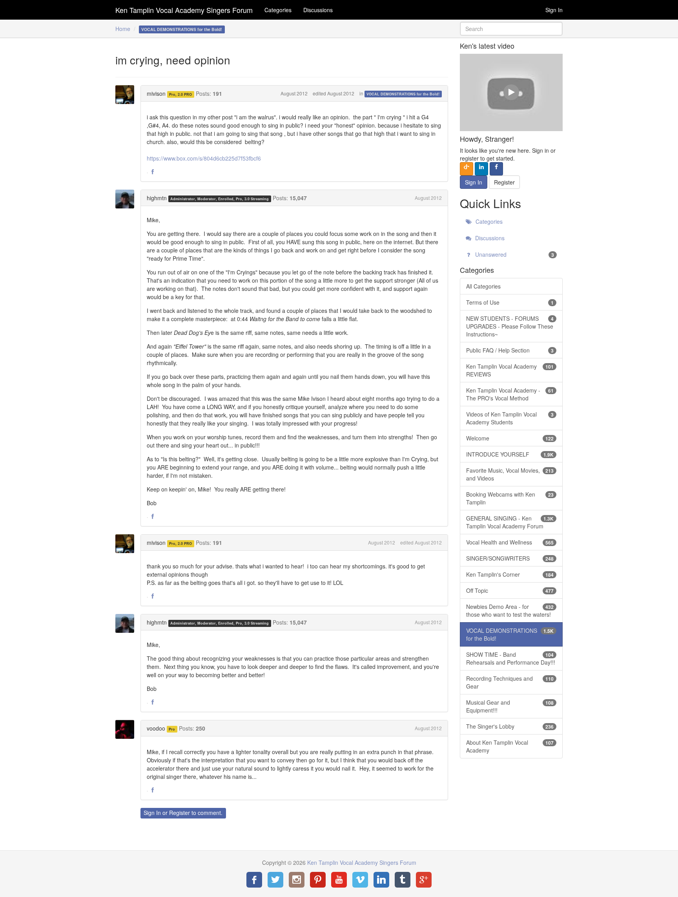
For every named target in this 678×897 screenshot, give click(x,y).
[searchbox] (511, 28)
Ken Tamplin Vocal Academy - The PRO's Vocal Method (510, 394)
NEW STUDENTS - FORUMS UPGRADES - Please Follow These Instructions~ (510, 326)
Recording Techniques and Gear (510, 682)
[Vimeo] (360, 880)
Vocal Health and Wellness (510, 542)
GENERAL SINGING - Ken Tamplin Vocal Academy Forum (510, 522)
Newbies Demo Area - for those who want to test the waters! (510, 610)
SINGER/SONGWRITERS (510, 558)
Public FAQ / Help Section (510, 350)
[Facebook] (254, 880)
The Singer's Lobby (510, 726)
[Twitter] (275, 880)
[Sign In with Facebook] (496, 168)
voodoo (156, 728)
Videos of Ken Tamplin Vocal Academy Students (510, 418)
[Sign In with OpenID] (466, 168)
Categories (278, 10)
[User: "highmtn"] (127, 199)
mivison (156, 93)
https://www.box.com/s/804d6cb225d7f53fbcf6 (204, 158)
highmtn (157, 198)
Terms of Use (510, 302)
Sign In (554, 10)
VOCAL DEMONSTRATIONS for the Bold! (402, 94)
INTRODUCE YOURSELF (510, 454)
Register (179, 813)
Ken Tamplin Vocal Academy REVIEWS (510, 370)
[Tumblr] (402, 880)
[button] (152, 171)
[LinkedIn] (381, 880)
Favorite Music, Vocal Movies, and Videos (510, 474)
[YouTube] (339, 880)
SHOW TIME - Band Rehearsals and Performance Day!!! (510, 658)
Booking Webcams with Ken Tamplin (510, 498)
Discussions (318, 10)
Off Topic (510, 590)
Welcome (510, 438)
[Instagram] (296, 880)
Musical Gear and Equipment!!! (510, 706)
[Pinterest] (318, 880)
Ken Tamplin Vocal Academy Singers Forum (184, 10)
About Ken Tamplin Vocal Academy (510, 746)
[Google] (424, 880)
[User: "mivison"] (127, 94)
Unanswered (514, 254)
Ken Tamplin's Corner (510, 574)
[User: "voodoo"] (127, 729)
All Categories (483, 286)
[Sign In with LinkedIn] (481, 168)
